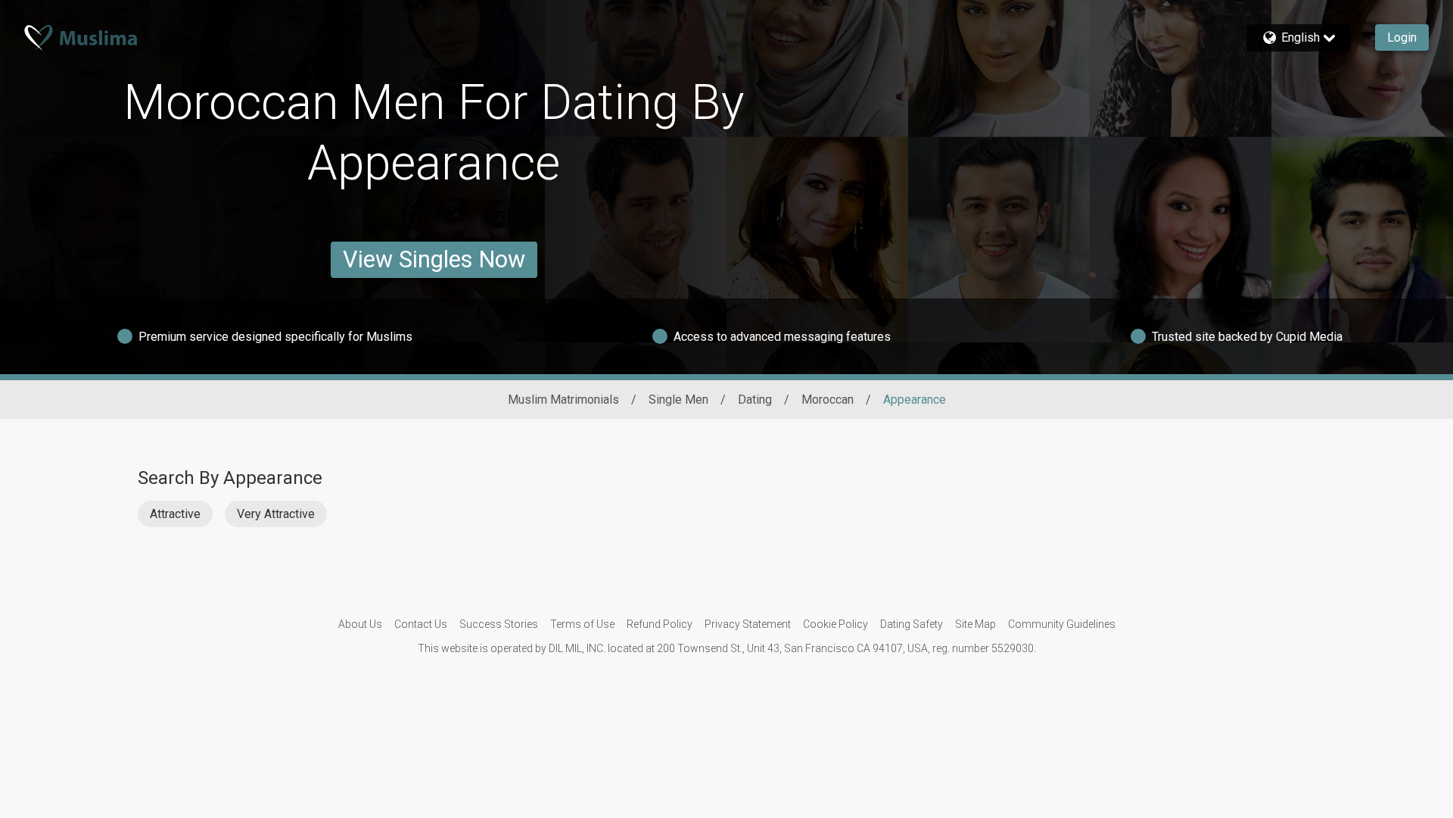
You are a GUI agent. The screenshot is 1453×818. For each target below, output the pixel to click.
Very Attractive (276, 514)
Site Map (975, 624)
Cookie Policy (835, 624)
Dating (755, 399)
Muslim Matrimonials (563, 399)
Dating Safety (911, 624)
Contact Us (420, 624)
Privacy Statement (748, 624)
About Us (360, 624)
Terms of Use (582, 624)
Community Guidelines (1061, 624)
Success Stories (498, 624)
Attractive (175, 514)
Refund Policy (659, 624)
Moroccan (827, 399)
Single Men (678, 399)
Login (1402, 37)
